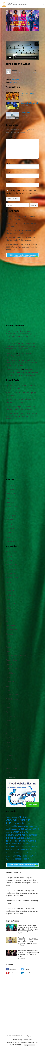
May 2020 (10, 528)
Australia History (12, 569)
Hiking (8, 677)
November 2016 (12, 537)
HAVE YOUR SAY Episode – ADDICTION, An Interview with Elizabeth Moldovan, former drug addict (28, 928)
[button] (39, 4)
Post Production (12, 716)
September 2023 (12, 511)
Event (8, 638)
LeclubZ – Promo (27, 93)
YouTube (12, 973)
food (8, 651)
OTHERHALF (25, 113)
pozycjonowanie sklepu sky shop (18, 331)
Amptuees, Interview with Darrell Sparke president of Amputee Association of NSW (28, 953)
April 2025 (10, 489)
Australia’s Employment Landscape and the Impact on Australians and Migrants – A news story (22, 336)
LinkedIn (28, 973)
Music (8, 703)
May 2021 (10, 520)
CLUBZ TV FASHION (16, 1045)
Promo (8, 720)
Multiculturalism (12, 699)
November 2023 (12, 507)
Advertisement (11, 552)
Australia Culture (12, 565)
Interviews (10, 681)
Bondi (8, 586)
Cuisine (8, 617)
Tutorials (9, 755)
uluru (8, 764)
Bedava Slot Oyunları (14, 370)
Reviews (9, 725)
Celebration (10, 595)
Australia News (11, 573)
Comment (10, 137)
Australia (9, 560)
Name (9, 163)
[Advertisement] (22, 292)
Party (8, 712)
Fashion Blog (28, 1040)
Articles (9, 556)
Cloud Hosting (17, 1040)
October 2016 (11, 541)
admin (14, 70)
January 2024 (11, 498)
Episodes (9, 634)
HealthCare (10, 673)
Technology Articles (13, 1042)
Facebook (12, 969)
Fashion (9, 647)
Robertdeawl (11, 353)
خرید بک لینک (10, 343)
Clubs (8, 599)
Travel (8, 751)
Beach (8, 582)
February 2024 (11, 494)
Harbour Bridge (12, 668)
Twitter (27, 969)
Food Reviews (11, 660)
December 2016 (12, 533)
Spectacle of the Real (29, 103)
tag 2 (15, 82)
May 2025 (10, 485)
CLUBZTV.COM (16, 1036)
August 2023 (11, 515)
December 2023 (12, 502)
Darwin (8, 621)
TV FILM (9, 759)
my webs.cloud (33, 1036)
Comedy (9, 612)
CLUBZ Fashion (11, 604)
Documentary (11, 625)
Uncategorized (11, 768)
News (8, 707)
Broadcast (10, 591)
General (9, 664)
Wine (8, 772)
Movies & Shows (12, 694)
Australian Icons (12, 578)
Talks (8, 746)
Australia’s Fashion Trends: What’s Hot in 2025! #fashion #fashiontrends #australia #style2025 (21, 247)
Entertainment (11, 630)
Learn (8, 686)
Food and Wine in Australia (16, 655)
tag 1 (11, 82)
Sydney (9, 742)
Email (8, 172)
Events (8, 642)
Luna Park (9, 690)
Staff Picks (15, 79)
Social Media (10, 729)
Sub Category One (13, 738)
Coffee (8, 608)
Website (9, 181)
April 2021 (10, 524)
